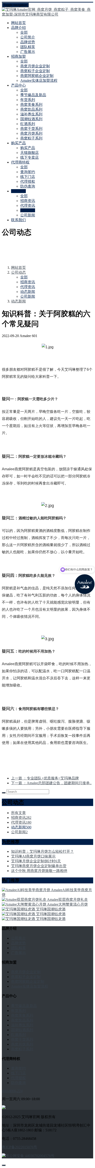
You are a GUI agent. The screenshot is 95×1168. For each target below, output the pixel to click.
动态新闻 (27, 210)
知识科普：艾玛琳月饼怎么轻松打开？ (42, 851)
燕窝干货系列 (31, 129)
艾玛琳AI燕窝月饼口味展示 (33, 856)
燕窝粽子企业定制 (35, 71)
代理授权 (27, 181)
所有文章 (18, 813)
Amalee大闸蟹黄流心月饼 (67, 904)
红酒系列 (27, 124)
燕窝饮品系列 (31, 109)
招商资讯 (27, 201)
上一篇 (45, 778)
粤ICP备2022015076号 (19, 1147)
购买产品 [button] (18, 143)
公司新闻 (27, 215)
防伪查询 (27, 186)
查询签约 (27, 172)
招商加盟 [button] (18, 56)
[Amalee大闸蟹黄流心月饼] (24, 904)
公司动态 (18, 272)
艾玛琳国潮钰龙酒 (50, 919)
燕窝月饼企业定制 (35, 66)
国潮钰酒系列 (31, 119)
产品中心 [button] (18, 85)
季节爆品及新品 (33, 95)
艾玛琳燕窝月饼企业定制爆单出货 (38, 866)
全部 (24, 32)
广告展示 (27, 52)
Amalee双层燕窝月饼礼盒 (67, 899)
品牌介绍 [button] (18, 28)
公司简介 (27, 37)
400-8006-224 (12, 1091)
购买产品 (27, 148)
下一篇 (51, 783)
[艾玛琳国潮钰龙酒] (19, 919)
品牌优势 (27, 42)
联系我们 (18, 220)
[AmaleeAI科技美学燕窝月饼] (26, 890)
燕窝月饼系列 (31, 133)
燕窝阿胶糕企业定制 (36, 76)
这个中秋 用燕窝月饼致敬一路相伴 (39, 871)
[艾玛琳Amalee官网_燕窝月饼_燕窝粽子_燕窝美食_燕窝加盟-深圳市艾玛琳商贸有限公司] (47, 12)
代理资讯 (27, 205)
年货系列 (27, 100)
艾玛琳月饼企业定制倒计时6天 (36, 861)
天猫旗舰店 (29, 153)
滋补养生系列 (31, 114)
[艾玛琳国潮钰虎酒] (19, 909)
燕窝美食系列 (31, 104)
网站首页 (18, 23)
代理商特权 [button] (20, 162)
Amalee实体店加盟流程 (38, 80)
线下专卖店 (29, 157)
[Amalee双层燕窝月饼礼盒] (24, 899)
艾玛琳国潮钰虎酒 (50, 909)
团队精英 (27, 47)
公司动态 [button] (18, 191)
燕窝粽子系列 (31, 138)
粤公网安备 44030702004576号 (30, 1156)
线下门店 (27, 177)
